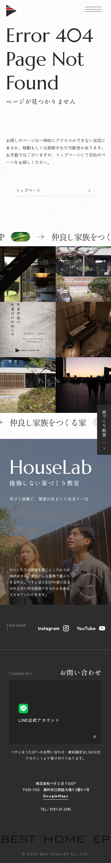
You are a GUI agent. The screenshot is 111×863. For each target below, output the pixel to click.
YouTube (86, 628)
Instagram (48, 628)
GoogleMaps (55, 796)
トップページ (28, 190)
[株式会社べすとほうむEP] (11, 15)
